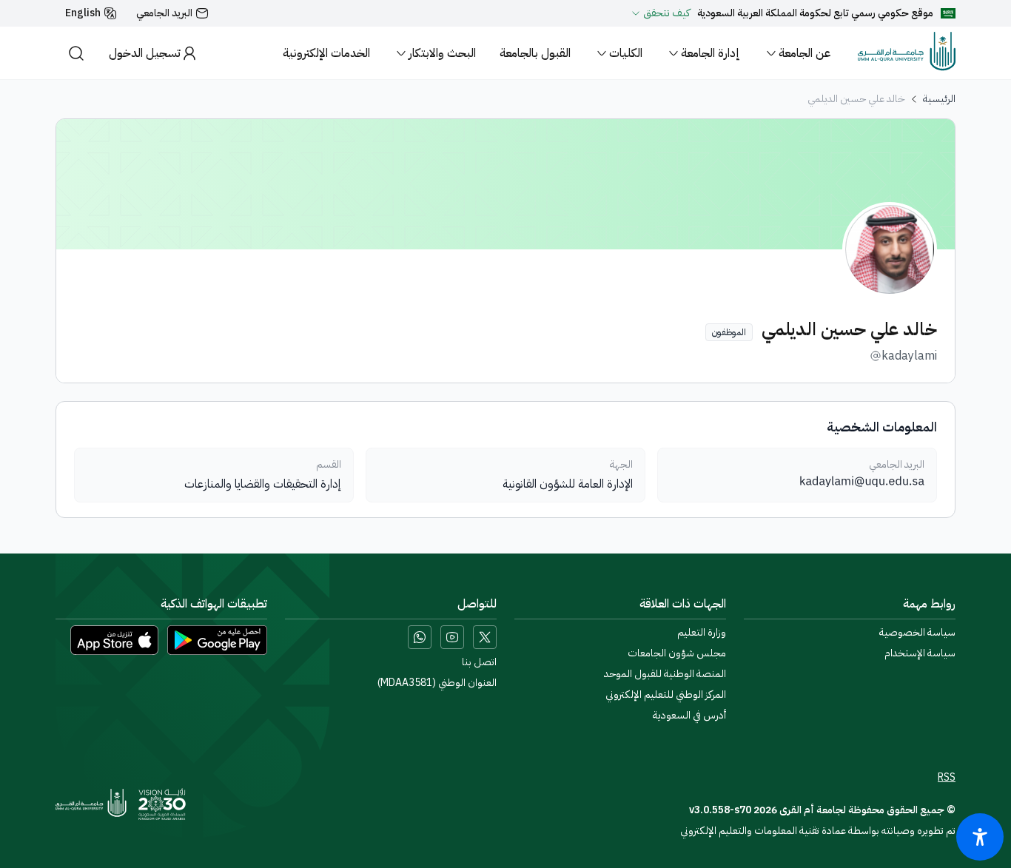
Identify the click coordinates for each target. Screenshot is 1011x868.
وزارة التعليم (701, 632)
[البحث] (76, 53)
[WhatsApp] (419, 637)
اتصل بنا (479, 662)
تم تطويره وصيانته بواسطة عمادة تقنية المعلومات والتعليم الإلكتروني (817, 830)
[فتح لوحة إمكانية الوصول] (980, 837)
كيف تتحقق (666, 13)
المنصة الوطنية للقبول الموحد (665, 674)
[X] (485, 637)
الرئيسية (939, 99)
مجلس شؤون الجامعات (677, 653)
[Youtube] (452, 637)
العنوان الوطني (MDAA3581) (437, 683)
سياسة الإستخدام (919, 653)
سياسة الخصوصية (917, 632)
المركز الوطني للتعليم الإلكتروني (665, 694)
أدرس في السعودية (689, 715)
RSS (946, 777)
